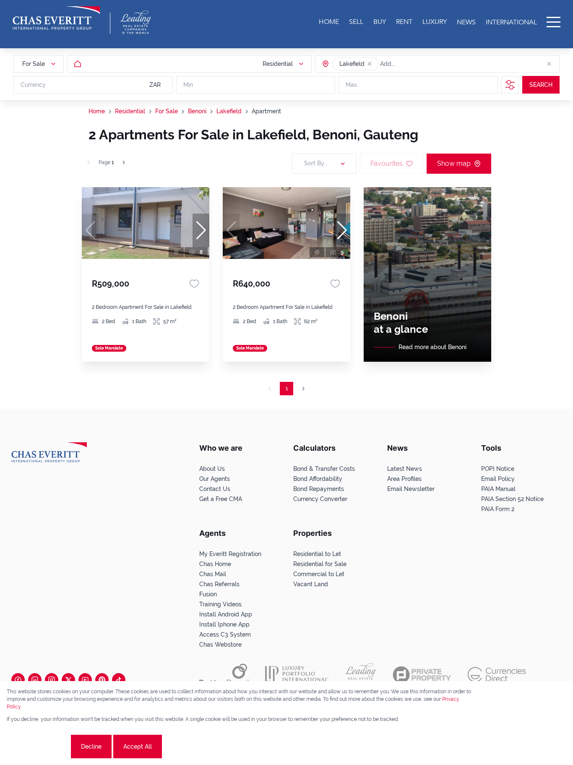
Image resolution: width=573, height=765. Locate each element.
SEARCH (540, 84)
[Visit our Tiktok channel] (118, 680)
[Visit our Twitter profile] (68, 680)
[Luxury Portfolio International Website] (296, 675)
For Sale (166, 111)
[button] (369, 63)
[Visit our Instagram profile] (51, 680)
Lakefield (229, 111)
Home (97, 111)
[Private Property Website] (422, 674)
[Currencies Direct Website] (497, 674)
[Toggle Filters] (510, 85)
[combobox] (412, 63)
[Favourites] (194, 284)
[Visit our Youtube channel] (85, 680)
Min (188, 84)
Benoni (197, 111)
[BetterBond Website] (223, 674)
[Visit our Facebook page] (18, 680)
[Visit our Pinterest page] (102, 680)
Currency (33, 84)
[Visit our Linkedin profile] (35, 680)
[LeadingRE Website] (360, 675)
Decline (91, 746)
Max (351, 84)
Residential (130, 111)
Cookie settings (38, 746)
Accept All (137, 746)
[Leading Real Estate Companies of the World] (135, 22)
